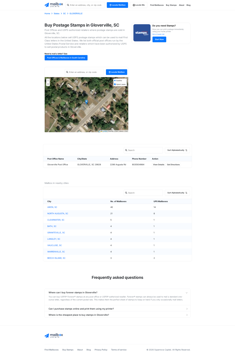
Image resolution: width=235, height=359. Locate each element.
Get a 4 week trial (158, 34)
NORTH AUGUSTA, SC (57, 213)
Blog (188, 5)
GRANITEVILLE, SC (56, 232)
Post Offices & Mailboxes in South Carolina (66, 58)
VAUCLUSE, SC (54, 245)
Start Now (159, 39)
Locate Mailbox (119, 5)
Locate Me (140, 5)
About (181, 5)
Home (47, 13)
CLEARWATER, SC (55, 220)
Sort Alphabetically (176, 150)
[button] (86, 102)
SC (64, 13)
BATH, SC (51, 226)
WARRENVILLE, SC (56, 251)
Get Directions (173, 164)
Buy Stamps (171, 5)
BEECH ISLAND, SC (56, 258)
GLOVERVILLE (76, 13)
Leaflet (104, 131)
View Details (158, 164)
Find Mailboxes (157, 5)
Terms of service (118, 349)
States (56, 13)
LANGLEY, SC (53, 239)
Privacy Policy (101, 349)
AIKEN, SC (52, 207)
